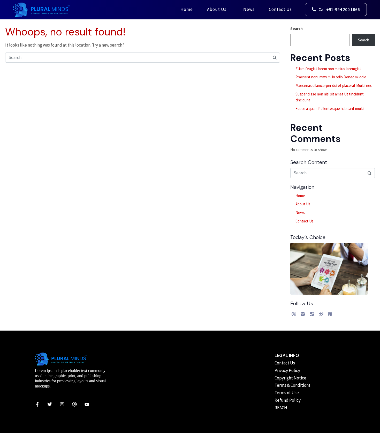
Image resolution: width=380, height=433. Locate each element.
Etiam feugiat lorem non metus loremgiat (328, 68)
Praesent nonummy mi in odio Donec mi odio (330, 76)
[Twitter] (49, 404)
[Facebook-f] (37, 404)
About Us (216, 9)
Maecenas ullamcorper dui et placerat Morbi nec (333, 85)
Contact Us (280, 9)
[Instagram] (62, 404)
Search (296, 28)
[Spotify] (303, 314)
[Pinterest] (330, 314)
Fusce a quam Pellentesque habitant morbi (329, 108)
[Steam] (312, 314)
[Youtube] (87, 404)
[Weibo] (321, 314)
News (249, 9)
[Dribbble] (294, 314)
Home (186, 9)
